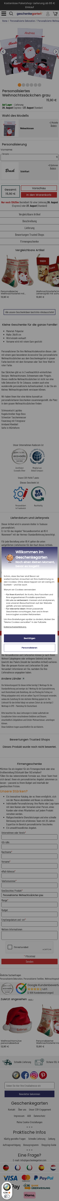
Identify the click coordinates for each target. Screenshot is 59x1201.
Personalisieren (29, 647)
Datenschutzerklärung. (15, 627)
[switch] (7, 1196)
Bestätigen (29, 638)
